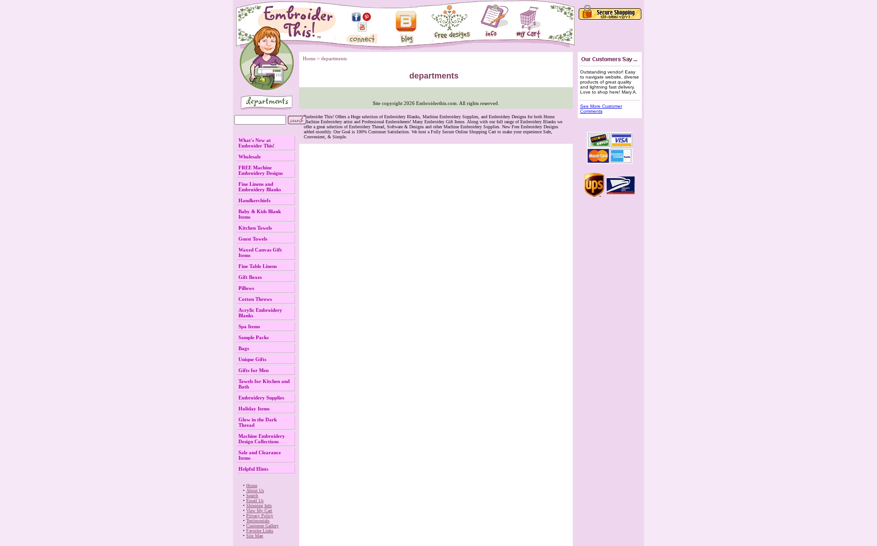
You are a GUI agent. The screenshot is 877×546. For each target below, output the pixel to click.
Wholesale (249, 156)
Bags (243, 348)
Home (251, 485)
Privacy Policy (259, 515)
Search (252, 495)
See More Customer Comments (601, 109)
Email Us (255, 500)
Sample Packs (253, 337)
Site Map (254, 535)
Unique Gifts (252, 359)
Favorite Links (259, 530)
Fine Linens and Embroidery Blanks (259, 186)
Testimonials (257, 520)
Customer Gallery (262, 525)
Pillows (246, 288)
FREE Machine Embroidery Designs (260, 170)
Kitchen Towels (255, 228)
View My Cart (259, 510)
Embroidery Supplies (261, 397)
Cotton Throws (255, 299)
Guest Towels (252, 239)
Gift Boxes (250, 277)
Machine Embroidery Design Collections (261, 438)
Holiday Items (253, 408)
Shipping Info (259, 505)
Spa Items (249, 326)
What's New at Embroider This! (256, 142)
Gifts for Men (253, 370)
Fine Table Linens (257, 266)
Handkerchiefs (254, 200)
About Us (255, 490)
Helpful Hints (253, 469)
